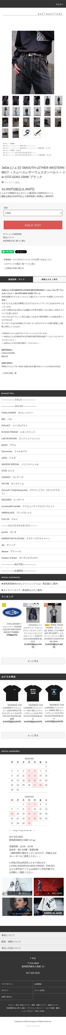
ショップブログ (27, 1011)
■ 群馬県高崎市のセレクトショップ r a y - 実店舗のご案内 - (30, 583)
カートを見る (40, 990)
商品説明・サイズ (16, 279)
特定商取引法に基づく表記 (14, 241)
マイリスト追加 (11, 182)
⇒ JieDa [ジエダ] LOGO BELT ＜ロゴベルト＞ (21, 343)
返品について (8, 237)
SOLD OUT (33, 225)
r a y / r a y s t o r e (33, 1026)
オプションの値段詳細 (12, 234)
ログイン (5, 990)
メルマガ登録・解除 (52, 1008)
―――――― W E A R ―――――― (22, 146)
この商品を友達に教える (14, 268)
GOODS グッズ (44, 148)
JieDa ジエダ (15, 150)
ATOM (42, 1011)
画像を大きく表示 (49, 279)
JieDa (12, 143)
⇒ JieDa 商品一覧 (9, 373)
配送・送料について (39, 1005)
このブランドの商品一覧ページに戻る (19, 264)
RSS (36, 1011)
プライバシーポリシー (35, 1008)
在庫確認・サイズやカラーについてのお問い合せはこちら (28, 259)
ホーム (5, 143)
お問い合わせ (7, 997)
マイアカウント (7, 984)
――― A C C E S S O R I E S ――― (23, 153)
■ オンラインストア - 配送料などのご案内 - (22, 590)
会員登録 (38, 984)
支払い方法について (22, 1005)
